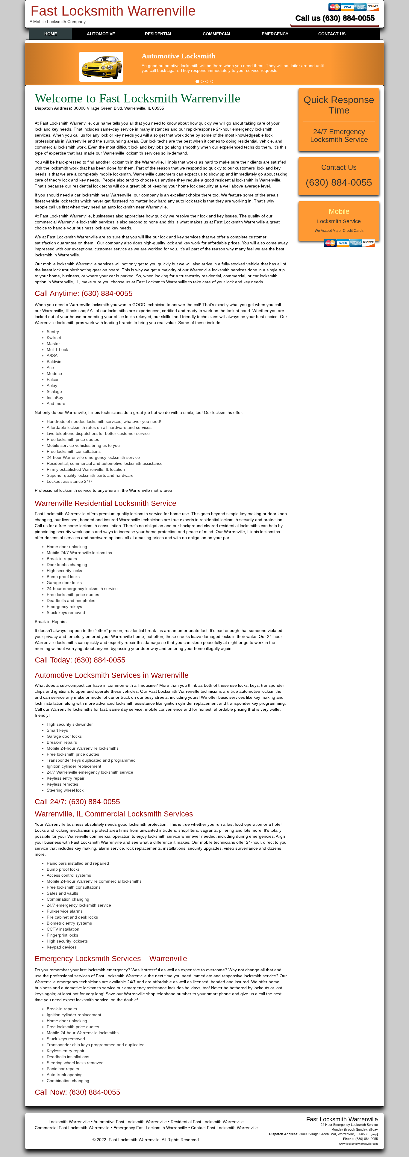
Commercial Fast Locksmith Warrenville (73, 1127)
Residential (159, 33)
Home (50, 33)
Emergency (275, 33)
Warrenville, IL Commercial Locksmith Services (114, 814)
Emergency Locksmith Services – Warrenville (111, 958)
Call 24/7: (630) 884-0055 (77, 801)
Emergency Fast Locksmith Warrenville (150, 1127)
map (374, 1134)
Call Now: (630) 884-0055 (77, 1092)
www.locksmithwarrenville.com (358, 1143)
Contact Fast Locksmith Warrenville (224, 1127)
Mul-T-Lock (57, 349)
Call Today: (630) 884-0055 (80, 660)
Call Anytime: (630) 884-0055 (84, 293)
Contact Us (332, 33)
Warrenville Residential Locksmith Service (105, 503)
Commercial (217, 33)
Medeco (54, 373)
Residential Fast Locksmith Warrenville (207, 1121)
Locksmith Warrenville (69, 1121)
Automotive (101, 33)
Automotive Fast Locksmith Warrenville (130, 1121)
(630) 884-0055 (348, 17)
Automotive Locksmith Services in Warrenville (112, 675)
